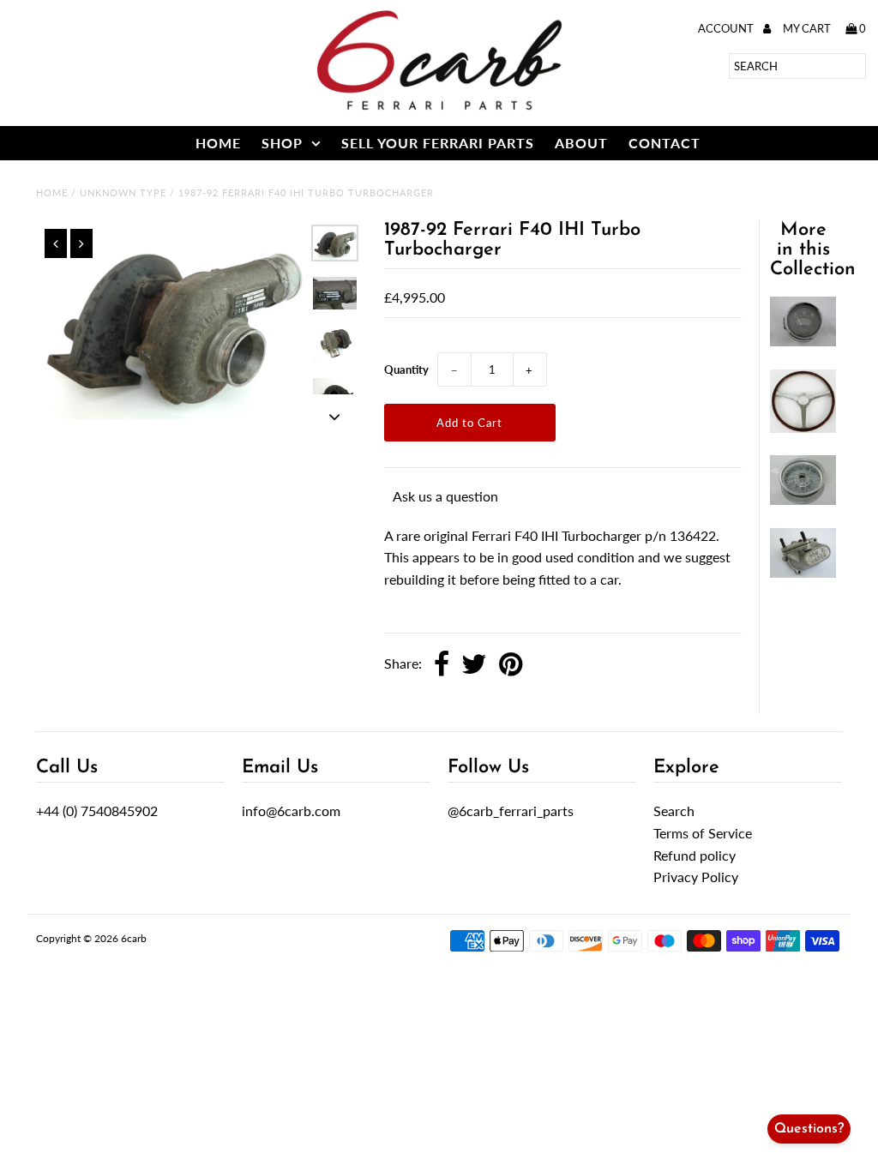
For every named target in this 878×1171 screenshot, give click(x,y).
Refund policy (694, 855)
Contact (664, 143)
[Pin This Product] (510, 665)
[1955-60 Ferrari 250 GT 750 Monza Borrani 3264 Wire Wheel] (803, 499)
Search (674, 810)
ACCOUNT (727, 28)
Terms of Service (702, 833)
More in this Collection (813, 249)
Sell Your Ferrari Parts (437, 143)
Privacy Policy (695, 876)
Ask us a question (445, 496)
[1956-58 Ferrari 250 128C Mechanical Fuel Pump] (803, 572)
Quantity (406, 369)
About (581, 143)
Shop (282, 143)
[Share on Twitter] (474, 665)
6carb (134, 938)
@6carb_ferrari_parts (511, 810)
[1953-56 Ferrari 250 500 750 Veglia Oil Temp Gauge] (803, 341)
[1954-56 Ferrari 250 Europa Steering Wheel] (803, 427)
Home (218, 143)
